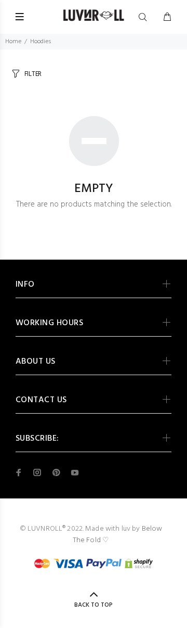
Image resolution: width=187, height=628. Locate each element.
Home (13, 41)
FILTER (33, 74)
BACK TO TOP (93, 605)
